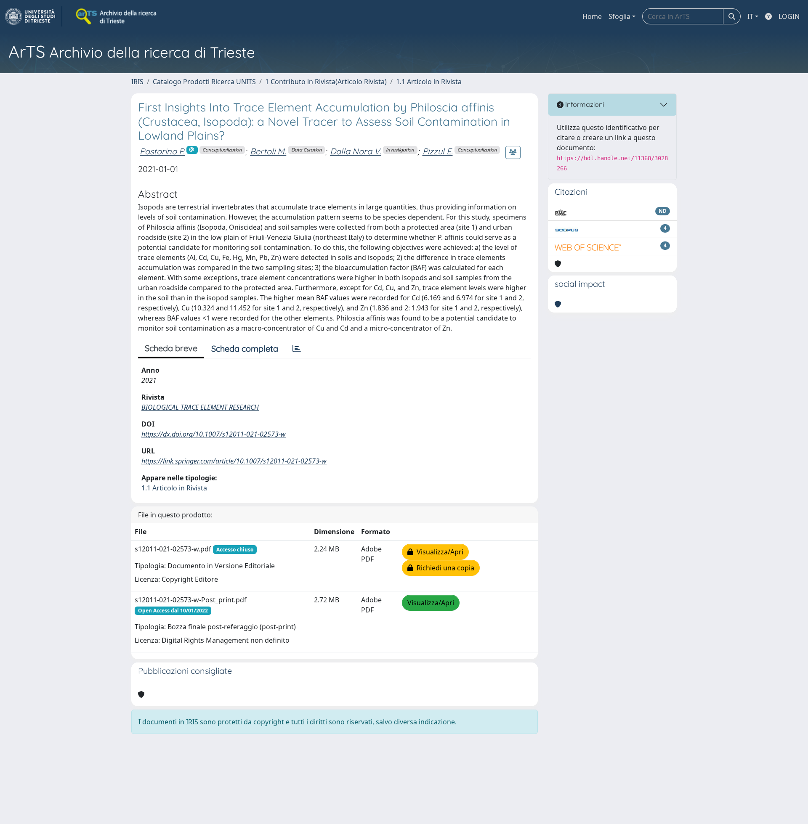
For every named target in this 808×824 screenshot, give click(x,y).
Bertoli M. (268, 151)
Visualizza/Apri (438, 551)
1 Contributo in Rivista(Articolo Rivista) (326, 81)
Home (592, 16)
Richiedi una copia (443, 567)
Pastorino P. (162, 151)
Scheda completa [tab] (244, 348)
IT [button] (750, 16)
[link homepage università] (117, 16)
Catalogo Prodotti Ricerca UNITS (204, 81)
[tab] (296, 349)
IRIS (137, 81)
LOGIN (789, 16)
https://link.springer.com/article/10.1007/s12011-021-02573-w (234, 461)
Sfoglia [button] (619, 16)
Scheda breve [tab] (171, 348)
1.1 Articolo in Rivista (429, 81)
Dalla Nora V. (355, 151)
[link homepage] (33, 16)
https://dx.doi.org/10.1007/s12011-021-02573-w (213, 434)
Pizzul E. (438, 151)
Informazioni (583, 104)
